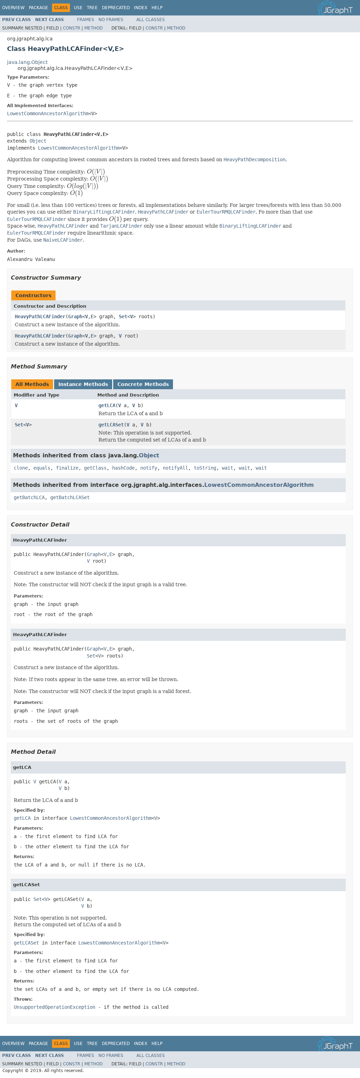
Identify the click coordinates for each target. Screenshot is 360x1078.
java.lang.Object (27, 62)
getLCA (106, 405)
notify (148, 468)
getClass (95, 468)
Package (38, 7)
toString (205, 468)
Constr (71, 28)
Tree (92, 7)
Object (38, 141)
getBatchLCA (29, 497)
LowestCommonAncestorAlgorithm (48, 113)
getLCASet (111, 424)
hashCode (123, 468)
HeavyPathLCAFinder (40, 316)
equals (41, 468)
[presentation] (96, 172)
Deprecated (116, 7)
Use (78, 7)
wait (227, 468)
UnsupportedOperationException (54, 1007)
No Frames (110, 19)
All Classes (150, 19)
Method (93, 28)
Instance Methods (83, 384)
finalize (67, 468)
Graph (75, 316)
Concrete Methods (143, 384)
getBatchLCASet (70, 497)
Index (140, 7)
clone (21, 468)
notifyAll (175, 468)
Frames (85, 19)
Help (157, 7)
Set (123, 316)
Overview (13, 7)
